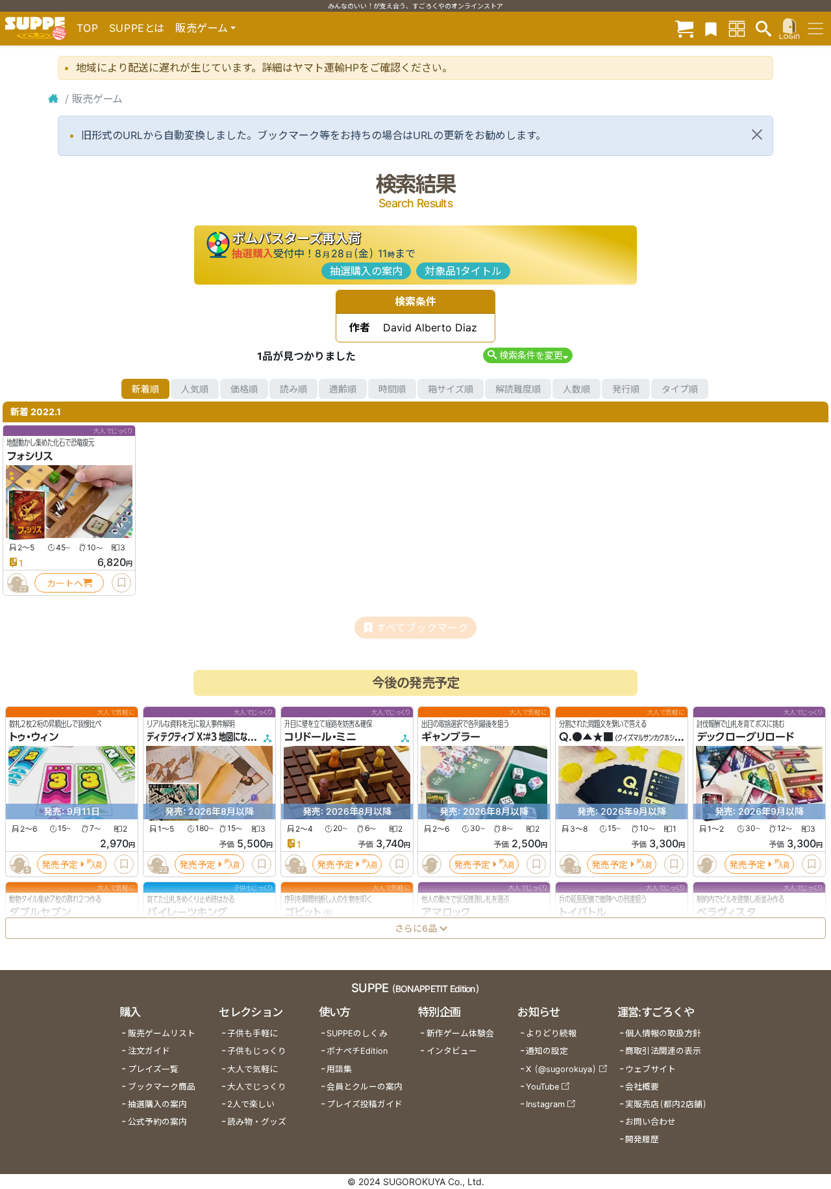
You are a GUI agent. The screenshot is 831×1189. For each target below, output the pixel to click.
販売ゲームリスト (161, 1033)
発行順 (625, 388)
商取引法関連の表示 (663, 1051)
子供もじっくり (256, 1051)
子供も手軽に (252, 1033)
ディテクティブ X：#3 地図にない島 (204, 737)
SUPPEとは (137, 27)
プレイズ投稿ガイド (365, 1104)
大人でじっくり (256, 1087)
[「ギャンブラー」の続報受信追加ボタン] (431, 864)
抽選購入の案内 (366, 270)
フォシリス (29, 456)
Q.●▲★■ (586, 737)
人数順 (576, 388)
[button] (527, 355)
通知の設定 (547, 1051)
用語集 (339, 1069)
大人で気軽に (252, 1069)
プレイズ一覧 (153, 1069)
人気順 (194, 388)
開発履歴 (642, 1139)
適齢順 (342, 388)
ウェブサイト (650, 1069)
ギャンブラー (450, 737)
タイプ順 (680, 388)
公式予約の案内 (157, 1122)
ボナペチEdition (357, 1051)
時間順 (392, 388)
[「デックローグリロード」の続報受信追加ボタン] (707, 864)
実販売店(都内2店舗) (666, 1104)
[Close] (757, 134)
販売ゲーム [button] (201, 27)
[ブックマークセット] (711, 28)
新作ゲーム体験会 (460, 1033)
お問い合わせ (650, 1122)
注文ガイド (149, 1051)
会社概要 (642, 1087)
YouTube (542, 1087)
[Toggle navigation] (815, 29)
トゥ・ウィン (33, 737)
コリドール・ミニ (320, 737)
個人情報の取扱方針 (663, 1033)
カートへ (65, 583)
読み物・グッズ (256, 1122)
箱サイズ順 (450, 388)
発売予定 (60, 864)
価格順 (244, 388)
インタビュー (452, 1051)
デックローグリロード (745, 737)
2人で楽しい (251, 1104)
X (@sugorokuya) (561, 1069)
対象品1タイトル (463, 270)
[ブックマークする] (121, 583)
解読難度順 (518, 388)
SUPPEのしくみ (357, 1033)
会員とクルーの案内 (365, 1087)
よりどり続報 (551, 1033)
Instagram (545, 1104)
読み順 (293, 388)
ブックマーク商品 (161, 1087)
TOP (88, 27)
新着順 (145, 388)
